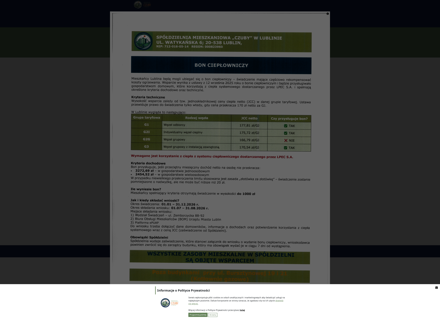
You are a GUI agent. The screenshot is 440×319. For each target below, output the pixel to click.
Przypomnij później (198, 315)
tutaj (242, 310)
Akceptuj (212, 315)
